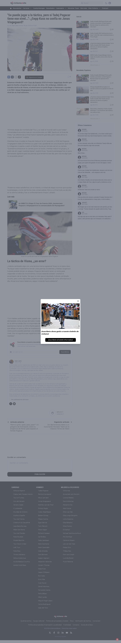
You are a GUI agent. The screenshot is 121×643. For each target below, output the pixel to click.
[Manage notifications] (117, 639)
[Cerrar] (78, 301)
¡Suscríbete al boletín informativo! (60, 340)
